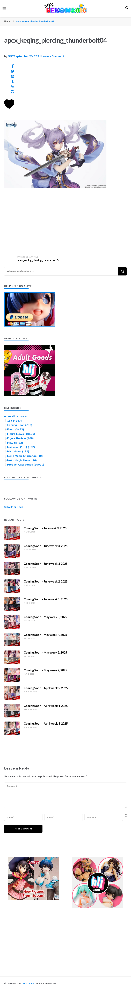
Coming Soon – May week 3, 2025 (45, 652)
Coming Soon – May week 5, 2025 (45, 617)
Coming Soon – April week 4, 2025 (46, 706)
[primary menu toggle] (4, 9)
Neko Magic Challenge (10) (25, 456)
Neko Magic (29, 983)
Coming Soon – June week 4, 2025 (46, 546)
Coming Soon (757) (19, 425)
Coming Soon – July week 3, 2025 (45, 528)
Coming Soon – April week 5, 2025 (46, 688)
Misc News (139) (18, 451)
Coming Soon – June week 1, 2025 (46, 599)
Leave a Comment (52, 56)
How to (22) (15, 443)
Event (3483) (15, 429)
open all (9, 416)
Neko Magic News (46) (22, 460)
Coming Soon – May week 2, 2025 (45, 670)
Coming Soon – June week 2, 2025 (46, 581)
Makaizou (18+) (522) (21, 447)
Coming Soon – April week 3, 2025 (46, 723)
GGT (11, 56)
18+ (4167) (14, 421)
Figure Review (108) (20, 438)
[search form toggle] (126, 8)
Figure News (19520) (21, 434)
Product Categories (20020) (25, 465)
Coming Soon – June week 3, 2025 (46, 563)
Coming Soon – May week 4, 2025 (45, 634)
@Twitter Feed (14, 507)
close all (23, 416)
